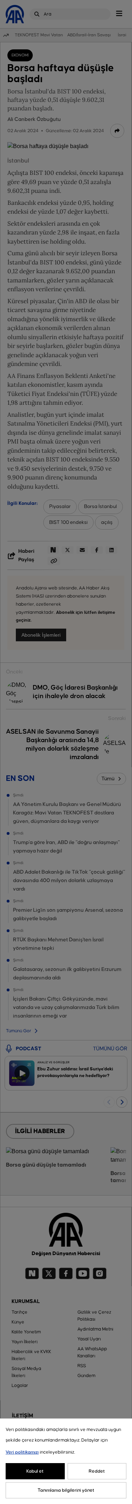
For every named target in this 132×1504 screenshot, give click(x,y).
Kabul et (35, 1471)
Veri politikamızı (22, 1452)
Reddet (97, 1471)
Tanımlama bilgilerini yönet (66, 1490)
